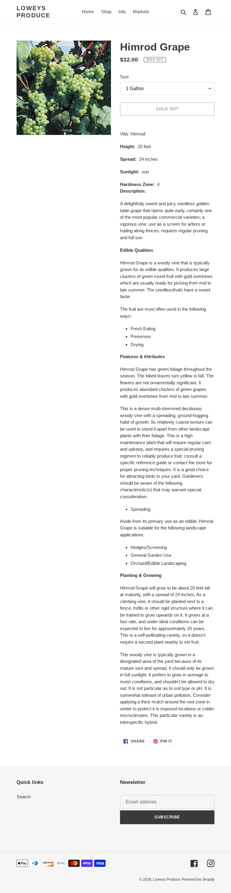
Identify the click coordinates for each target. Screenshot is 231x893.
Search (24, 796)
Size (124, 76)
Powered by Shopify (198, 879)
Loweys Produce (33, 12)
